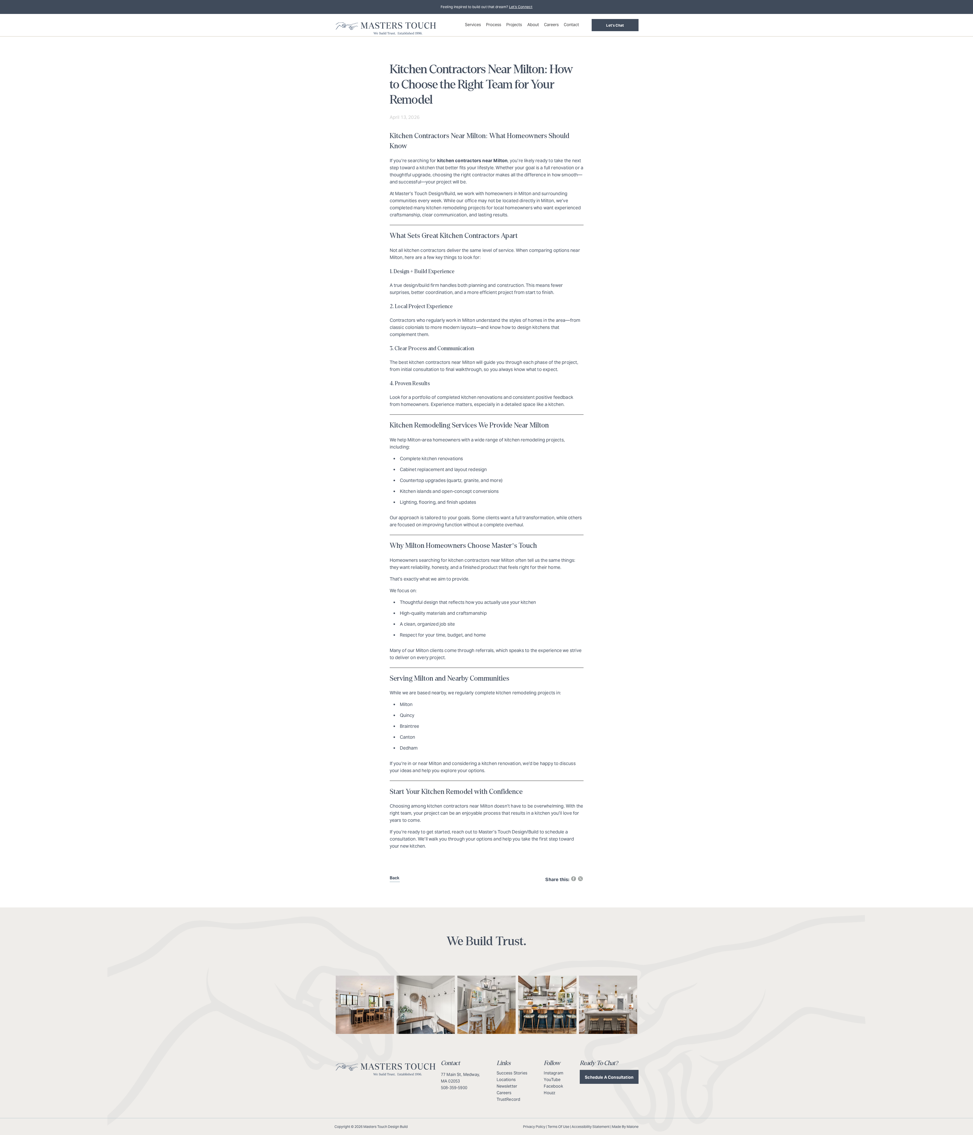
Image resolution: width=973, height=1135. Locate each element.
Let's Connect (521, 7)
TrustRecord (508, 1099)
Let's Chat (615, 25)
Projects (514, 24)
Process (493, 24)
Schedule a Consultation (609, 1077)
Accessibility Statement (591, 1126)
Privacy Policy (534, 1126)
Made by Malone (625, 1126)
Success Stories (512, 1073)
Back (395, 878)
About (533, 24)
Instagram (553, 1073)
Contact (571, 24)
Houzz (549, 1092)
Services (473, 24)
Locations (506, 1079)
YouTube (552, 1079)
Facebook (553, 1086)
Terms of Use (558, 1126)
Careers (551, 24)
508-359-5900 (454, 1087)
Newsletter (507, 1086)
